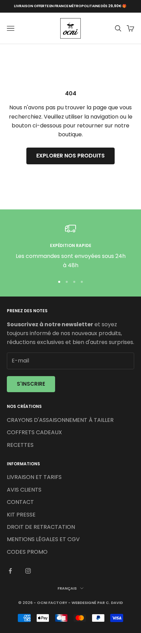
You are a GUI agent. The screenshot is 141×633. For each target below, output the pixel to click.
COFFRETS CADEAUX (34, 432)
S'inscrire (31, 383)
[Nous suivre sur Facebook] (10, 570)
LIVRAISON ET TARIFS (34, 477)
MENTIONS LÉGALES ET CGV (43, 539)
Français (67, 588)
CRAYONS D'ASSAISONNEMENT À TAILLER (60, 420)
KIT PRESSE (21, 515)
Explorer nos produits (70, 156)
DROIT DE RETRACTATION (41, 527)
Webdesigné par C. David (97, 602)
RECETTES (20, 445)
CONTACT (20, 502)
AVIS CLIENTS (24, 490)
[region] (70, 246)
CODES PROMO (27, 552)
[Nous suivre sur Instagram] (28, 570)
